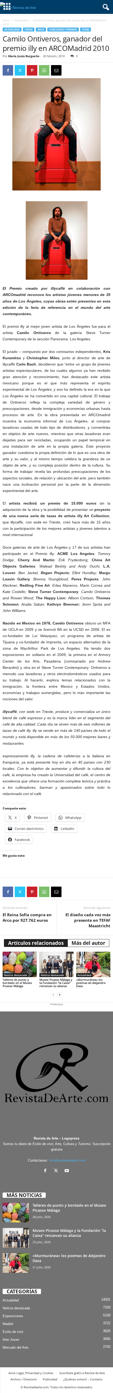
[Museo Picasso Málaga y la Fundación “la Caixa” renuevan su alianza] (56, 964)
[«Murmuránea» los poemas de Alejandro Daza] (93, 964)
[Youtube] (67, 1171)
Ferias (29, 29)
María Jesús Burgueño (23, 56)
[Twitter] (20, 70)
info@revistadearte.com (67, 1160)
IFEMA (85, 29)
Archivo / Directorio (24, 1379)
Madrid (8, 1324)
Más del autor (88, 943)
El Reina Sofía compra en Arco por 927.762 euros (27, 917)
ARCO (41, 29)
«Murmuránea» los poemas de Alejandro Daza (91, 983)
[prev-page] (53, 995)
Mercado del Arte (15, 1347)
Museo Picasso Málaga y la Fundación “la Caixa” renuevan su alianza (55, 983)
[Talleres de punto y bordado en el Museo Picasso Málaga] (20, 964)
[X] (57, 1171)
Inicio (6, 20)
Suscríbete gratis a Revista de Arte (82, 1373)
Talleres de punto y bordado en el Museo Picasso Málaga (17, 983)
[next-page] (59, 995)
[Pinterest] (32, 70)
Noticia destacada (15, 975)
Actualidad (21, 20)
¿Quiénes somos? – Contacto (82, 1379)
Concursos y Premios (63, 29)
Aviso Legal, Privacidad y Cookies (30, 1373)
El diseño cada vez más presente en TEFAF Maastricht (87, 920)
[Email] (56, 70)
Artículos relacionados (36, 943)
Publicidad (50, 1379)
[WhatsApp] (44, 70)
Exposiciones (13, 1316)
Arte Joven (11, 1340)
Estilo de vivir (13, 1332)
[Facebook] (8, 70)
